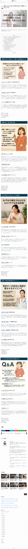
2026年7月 (3, 517)
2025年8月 (3, 536)
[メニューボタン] (1, 1)
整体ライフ (14, 0)
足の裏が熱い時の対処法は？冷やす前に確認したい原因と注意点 (9, 507)
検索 (25, 494)
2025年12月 (3, 529)
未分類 (3, 542)
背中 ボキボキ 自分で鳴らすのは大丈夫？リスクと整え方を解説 (9, 505)
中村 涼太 (5, 445)
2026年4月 (3, 522)
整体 (2, 8)
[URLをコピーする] (25, 430)
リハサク (6, 168)
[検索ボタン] (27, 1)
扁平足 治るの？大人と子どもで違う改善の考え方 (7, 503)
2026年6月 (3, 519)
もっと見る (14, 52)
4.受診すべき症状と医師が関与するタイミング (9, 51)
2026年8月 (3, 515)
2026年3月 (3, 524)
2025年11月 (3, 531)
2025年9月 (3, 534)
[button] (3, 430)
